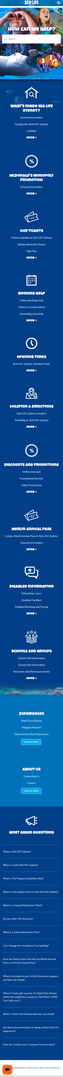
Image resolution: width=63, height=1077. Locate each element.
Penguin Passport (31, 727)
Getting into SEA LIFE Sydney (31, 124)
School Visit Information (31, 658)
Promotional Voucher (31, 478)
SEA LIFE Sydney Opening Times (31, 363)
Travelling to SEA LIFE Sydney (31, 420)
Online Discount (31, 471)
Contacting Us (31, 776)
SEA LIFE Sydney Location (31, 413)
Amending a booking (31, 313)
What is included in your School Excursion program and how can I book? (30, 978)
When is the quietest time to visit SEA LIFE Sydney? (30, 891)
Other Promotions (31, 485)
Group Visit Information (31, 664)
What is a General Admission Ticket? (22, 905)
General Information (31, 117)
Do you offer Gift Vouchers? (18, 918)
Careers (31, 782)
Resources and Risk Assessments (31, 671)
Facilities (31, 130)
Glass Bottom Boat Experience (31, 734)
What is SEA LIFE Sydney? (17, 851)
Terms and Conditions (50, 1067)
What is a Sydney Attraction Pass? (21, 932)
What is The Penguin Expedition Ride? (23, 878)
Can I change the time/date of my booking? (26, 945)
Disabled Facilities (31, 600)
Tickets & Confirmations (31, 307)
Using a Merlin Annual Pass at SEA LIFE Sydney (31, 536)
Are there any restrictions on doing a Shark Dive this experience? (31, 1029)
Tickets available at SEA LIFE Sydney (31, 237)
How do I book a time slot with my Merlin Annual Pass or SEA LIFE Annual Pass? (29, 961)
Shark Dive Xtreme (31, 720)
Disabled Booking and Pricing (31, 606)
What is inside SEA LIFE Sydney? (20, 865)
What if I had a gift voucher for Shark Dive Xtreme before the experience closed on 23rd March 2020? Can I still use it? (30, 997)
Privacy (35, 1067)
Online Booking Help (31, 300)
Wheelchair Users (31, 593)
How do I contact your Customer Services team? (29, 1044)
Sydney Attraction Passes (31, 244)
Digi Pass (31, 251)
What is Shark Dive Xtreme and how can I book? (29, 1014)
